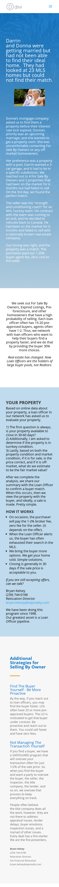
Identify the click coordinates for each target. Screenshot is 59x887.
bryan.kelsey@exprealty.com (27, 602)
